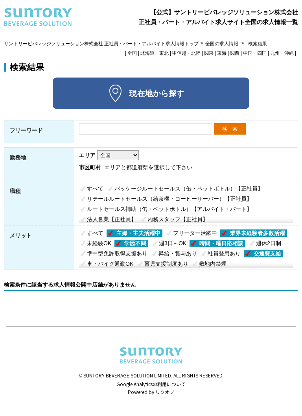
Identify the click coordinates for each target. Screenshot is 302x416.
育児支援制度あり (166, 264)
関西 (234, 53)
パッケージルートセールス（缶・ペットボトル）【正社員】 (188, 188)
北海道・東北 (154, 53)
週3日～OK (172, 243)
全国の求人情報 (222, 43)
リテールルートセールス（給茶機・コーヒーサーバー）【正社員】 (169, 199)
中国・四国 (255, 53)
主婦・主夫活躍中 (138, 233)
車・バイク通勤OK (110, 264)
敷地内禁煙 (212, 264)
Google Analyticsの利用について (151, 384)
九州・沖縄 (282, 53)
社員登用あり (224, 253)
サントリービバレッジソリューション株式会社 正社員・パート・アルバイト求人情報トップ (101, 43)
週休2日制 (268, 243)
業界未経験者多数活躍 (257, 233)
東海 (221, 53)
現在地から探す (156, 93)
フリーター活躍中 (195, 233)
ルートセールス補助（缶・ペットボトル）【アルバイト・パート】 (169, 209)
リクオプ (164, 391)
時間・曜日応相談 (221, 243)
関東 (209, 53)
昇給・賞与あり (177, 253)
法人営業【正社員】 (111, 219)
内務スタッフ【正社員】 (177, 219)
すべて (95, 188)
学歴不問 (135, 243)
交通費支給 (267, 253)
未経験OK (99, 243)
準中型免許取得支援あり (117, 253)
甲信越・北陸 (186, 53)
